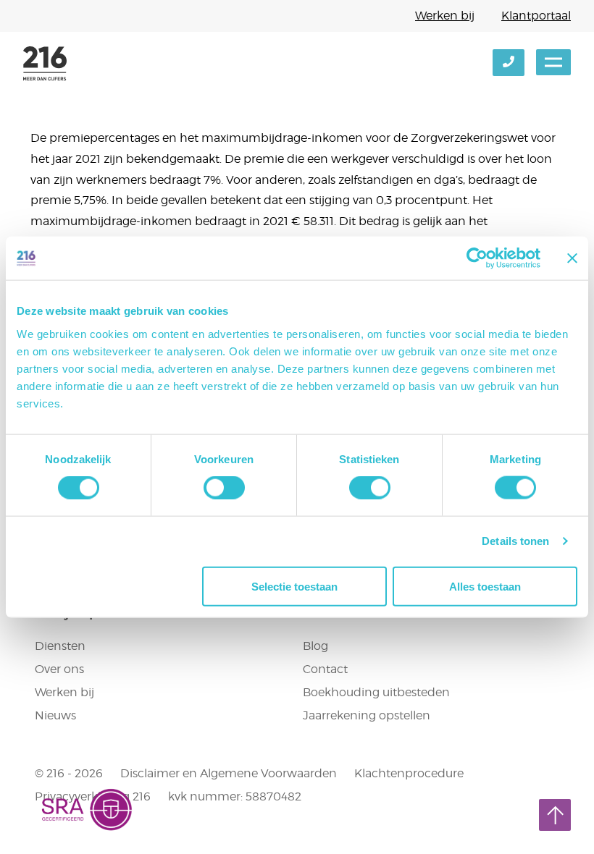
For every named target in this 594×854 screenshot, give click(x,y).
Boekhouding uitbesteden (376, 692)
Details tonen (515, 541)
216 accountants (45, 64)
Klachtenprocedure (409, 773)
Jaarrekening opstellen (366, 715)
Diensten (60, 646)
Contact (325, 669)
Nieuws (55, 715)
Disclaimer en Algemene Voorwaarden (228, 773)
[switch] (224, 487)
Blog (315, 646)
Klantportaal (536, 15)
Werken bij (444, 15)
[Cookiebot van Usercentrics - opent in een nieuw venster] (477, 258)
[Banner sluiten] (572, 258)
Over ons (59, 669)
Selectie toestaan (294, 586)
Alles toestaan (485, 586)
